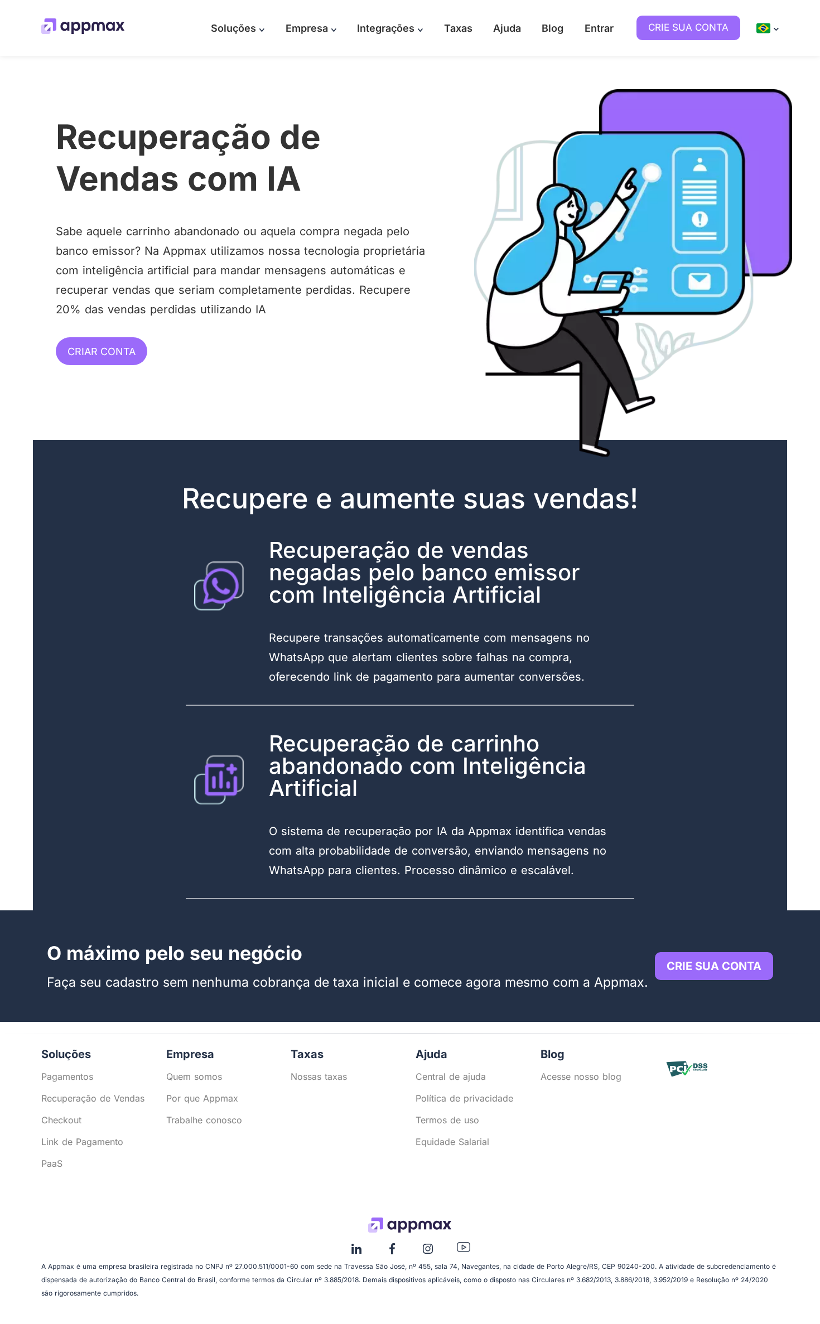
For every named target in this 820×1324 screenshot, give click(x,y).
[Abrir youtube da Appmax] (463, 1249)
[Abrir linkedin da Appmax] (356, 1252)
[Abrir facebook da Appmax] (392, 1252)
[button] (238, 28)
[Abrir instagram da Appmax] (428, 1252)
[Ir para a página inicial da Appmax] (83, 27)
